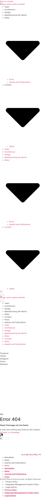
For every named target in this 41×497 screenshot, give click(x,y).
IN (31, 455)
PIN (35, 455)
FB (26, 455)
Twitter (3, 356)
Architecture (10, 9)
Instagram (4, 359)
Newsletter (9, 457)
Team (7, 7)
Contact (8, 317)
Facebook (4, 353)
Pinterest (4, 364)
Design (7, 12)
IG (23, 455)
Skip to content (6, 1)
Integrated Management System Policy (22, 484)
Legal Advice (11, 487)
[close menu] (2, 301)
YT (40, 455)
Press (11, 79)
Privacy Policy (11, 482)
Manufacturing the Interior (16, 15)
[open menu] (2, 295)
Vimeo (2, 361)
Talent (11, 146)
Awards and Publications (19, 82)
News (7, 314)
